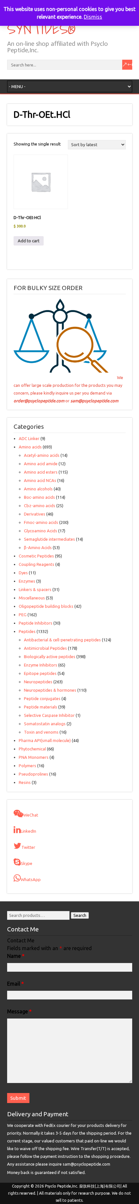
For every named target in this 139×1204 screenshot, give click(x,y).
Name (16, 956)
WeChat (30, 815)
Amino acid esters (41, 472)
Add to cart (28, 240)
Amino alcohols (38, 489)
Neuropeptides (38, 681)
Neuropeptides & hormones (50, 690)
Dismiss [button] (93, 17)
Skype (26, 863)
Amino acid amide (41, 463)
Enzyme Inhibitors (40, 665)
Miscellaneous (32, 598)
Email (15, 984)
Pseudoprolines (33, 774)
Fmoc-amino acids (41, 522)
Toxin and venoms (41, 732)
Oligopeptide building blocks (46, 606)
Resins (25, 782)
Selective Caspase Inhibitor (49, 715)
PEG (23, 614)
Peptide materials (40, 707)
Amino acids (30, 447)
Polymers (27, 765)
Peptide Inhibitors (35, 623)
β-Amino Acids (38, 547)
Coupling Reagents (36, 564)
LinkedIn (28, 831)
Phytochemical (32, 749)
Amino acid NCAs (40, 480)
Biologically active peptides (49, 656)
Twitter (28, 847)
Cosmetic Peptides (36, 556)
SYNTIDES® (40, 28)
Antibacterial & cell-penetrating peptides (62, 639)
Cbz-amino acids (39, 505)
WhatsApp (31, 879)
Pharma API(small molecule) (45, 740)
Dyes (23, 572)
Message (19, 1011)
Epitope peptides (40, 673)
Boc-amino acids (39, 497)
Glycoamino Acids (40, 530)
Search (79, 915)
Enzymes (27, 581)
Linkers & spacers (35, 589)
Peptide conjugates (42, 698)
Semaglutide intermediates (49, 539)
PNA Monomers (33, 757)
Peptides (27, 631)
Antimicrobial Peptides (45, 648)
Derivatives (34, 514)
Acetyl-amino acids (41, 455)
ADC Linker (29, 438)
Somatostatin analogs (45, 723)
